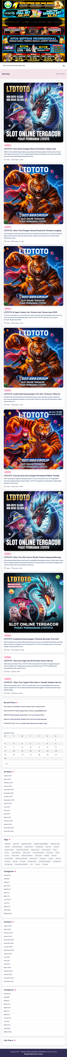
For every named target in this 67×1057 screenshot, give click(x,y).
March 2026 (7, 779)
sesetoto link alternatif (21, 858)
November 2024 (9, 831)
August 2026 (8, 776)
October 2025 (8, 796)
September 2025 (9, 800)
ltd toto (7, 855)
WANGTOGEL (8, 913)
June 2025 (7, 807)
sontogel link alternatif (44, 861)
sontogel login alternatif (21, 864)
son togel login (8, 864)
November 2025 (9, 793)
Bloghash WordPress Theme (33, 1054)
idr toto (7, 852)
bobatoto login (35, 849)
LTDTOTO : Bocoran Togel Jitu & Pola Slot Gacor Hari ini (28, 661)
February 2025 (8, 821)
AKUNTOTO (7, 843)
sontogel (15, 861)
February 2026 (8, 782)
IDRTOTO (6, 893)
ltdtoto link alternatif (27, 855)
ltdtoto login (38, 855)
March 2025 (7, 817)
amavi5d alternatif (17, 846)
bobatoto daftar (9, 849)
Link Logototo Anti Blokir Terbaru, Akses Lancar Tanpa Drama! (24, 706)
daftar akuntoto (46, 849)
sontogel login (56, 861)
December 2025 (9, 789)
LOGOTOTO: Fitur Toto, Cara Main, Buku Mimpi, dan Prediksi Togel (25, 723)
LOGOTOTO (7, 900)
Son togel (22, 861)
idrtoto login (49, 852)
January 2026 (8, 786)
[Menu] (64, 65)
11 (13, 747)
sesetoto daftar (9, 858)
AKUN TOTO (16, 843)
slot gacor (7, 861)
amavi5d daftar (29, 846)
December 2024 (9, 828)
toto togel (45, 864)
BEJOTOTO (7, 886)
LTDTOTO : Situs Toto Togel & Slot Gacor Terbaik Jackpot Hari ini (32, 682)
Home (57, 74)
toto (31, 864)
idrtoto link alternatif (38, 852)
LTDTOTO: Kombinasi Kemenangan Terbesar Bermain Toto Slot (31, 639)
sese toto (54, 855)
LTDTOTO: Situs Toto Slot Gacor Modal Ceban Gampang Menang (32, 557)
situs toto (58, 858)
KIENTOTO (7, 896)
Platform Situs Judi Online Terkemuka (14, 65)
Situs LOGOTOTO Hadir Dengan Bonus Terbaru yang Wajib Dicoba (25, 711)
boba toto (48, 846)
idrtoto (55, 849)
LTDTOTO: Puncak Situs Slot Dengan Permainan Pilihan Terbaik (31, 476)
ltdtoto (57, 852)
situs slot (51, 858)
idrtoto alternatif (16, 852)
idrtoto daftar (26, 852)
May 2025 (7, 810)
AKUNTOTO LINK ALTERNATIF (41, 843)
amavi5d (7, 846)
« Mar (6, 763)
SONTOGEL (7, 910)
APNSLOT (7, 882)
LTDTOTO (7, 145)
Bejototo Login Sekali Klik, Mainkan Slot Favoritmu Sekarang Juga (25, 719)
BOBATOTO (7, 889)
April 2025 (7, 814)
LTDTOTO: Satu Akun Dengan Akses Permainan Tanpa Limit (30, 149)
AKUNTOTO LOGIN (55, 843)
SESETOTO (7, 906)
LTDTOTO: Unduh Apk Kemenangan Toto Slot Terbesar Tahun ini (32, 394)
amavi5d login (39, 846)
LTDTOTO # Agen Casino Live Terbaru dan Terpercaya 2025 (30, 312)
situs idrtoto (43, 858)
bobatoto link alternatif (22, 849)
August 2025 (8, 803)
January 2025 (8, 824)
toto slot (38, 864)
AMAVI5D (6, 879)
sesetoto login (33, 858)
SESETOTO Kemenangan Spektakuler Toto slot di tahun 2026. (24, 715)
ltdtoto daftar (15, 855)
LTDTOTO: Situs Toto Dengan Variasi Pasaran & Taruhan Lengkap (32, 230)
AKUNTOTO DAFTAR (26, 843)
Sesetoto (46, 855)
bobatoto (56, 846)
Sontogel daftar (32, 861)
